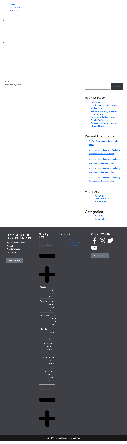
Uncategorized (101, 219)
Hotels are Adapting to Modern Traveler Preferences (104, 119)
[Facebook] (108, 43)
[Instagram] (102, 240)
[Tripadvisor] (115, 43)
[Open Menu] (83, 75)
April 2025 (99, 195)
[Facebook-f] (94, 240)
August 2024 (100, 201)
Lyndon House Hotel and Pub (16, 76)
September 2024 (102, 198)
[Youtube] (94, 248)
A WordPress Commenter (99, 141)
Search (88, 81)
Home (12, 4)
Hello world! (96, 102)
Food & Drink (15, 7)
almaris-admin (94, 150)
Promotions (14, 10)
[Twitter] (110, 240)
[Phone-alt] (123, 43)
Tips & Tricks (100, 216)
